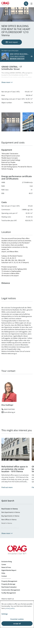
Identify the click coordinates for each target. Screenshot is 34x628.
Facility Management (8, 593)
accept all (17, 623)
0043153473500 (9, 409)
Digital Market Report (8, 570)
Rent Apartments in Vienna (10, 512)
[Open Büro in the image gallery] (10, 121)
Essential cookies (17, 619)
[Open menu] (31, 4)
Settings (4, 614)
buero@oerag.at (9, 412)
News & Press (6, 567)
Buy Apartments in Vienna (10, 516)
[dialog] (17, 614)
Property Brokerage (8, 584)
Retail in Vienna (6, 523)
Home (5, 3)
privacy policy (10, 608)
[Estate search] (26, 3)
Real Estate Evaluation (9, 587)
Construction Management (10, 590)
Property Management (9, 581)
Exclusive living (6, 562)
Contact (4, 576)
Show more (5, 82)
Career (3, 564)
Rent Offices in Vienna (8, 520)
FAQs (3, 573)
